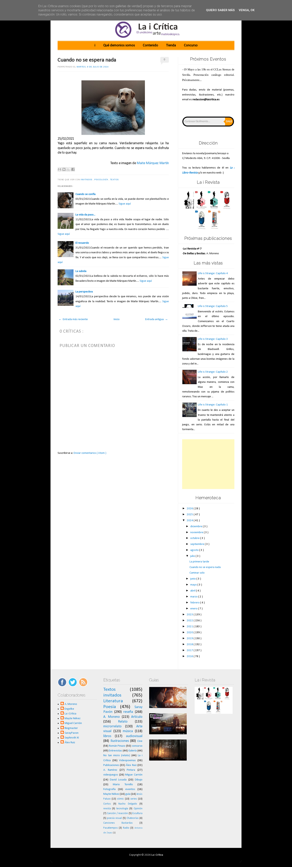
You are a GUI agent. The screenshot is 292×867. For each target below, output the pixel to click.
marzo (194, 596)
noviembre (197, 532)
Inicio (117, 319)
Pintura (131, 770)
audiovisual (134, 736)
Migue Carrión (133, 774)
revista (107, 808)
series (133, 799)
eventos (130, 789)
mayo (193, 584)
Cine (139, 741)
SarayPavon (71, 733)
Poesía (109, 706)
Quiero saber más (220, 10)
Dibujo (138, 779)
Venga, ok (246, 10)
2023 (190, 614)
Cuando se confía (85, 194)
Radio (126, 828)
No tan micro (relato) (116, 755)
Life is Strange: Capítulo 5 (213, 306)
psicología (101, 179)
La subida (80, 271)
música (128, 731)
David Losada (118, 779)
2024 (190, 520)
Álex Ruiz (70, 742)
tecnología (122, 808)
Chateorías (133, 818)
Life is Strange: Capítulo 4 (213, 273)
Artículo (136, 717)
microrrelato (112, 726)
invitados (87, 179)
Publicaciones (111, 765)
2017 (190, 650)
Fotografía (109, 789)
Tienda (171, 45)
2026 (190, 508)
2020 (190, 632)
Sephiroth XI (72, 737)
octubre (195, 538)
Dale (229, 121)
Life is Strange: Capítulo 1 (213, 404)
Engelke (69, 708)
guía (127, 794)
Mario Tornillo (123, 784)
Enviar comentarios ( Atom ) (90, 453)
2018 (190, 644)
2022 (190, 620)
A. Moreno (71, 704)
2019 (190, 638)
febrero (195, 602)
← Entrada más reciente (73, 319)
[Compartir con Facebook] (73, 169)
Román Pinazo (117, 745)
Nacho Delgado (127, 804)
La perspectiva (84, 291)
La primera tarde (199, 561)
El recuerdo (82, 243)
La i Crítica (70, 713)
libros (107, 736)
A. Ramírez (110, 770)
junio (193, 578)
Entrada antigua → (156, 319)
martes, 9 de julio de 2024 (92, 67)
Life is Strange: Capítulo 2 (213, 371)
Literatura (113, 701)
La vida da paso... (85, 214)
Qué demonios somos (119, 45)
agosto (194, 550)
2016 (190, 656)
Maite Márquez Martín (153, 163)
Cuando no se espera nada (87, 60)
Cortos (107, 804)
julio (193, 556)
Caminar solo (197, 572)
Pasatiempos (110, 828)
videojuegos (110, 774)
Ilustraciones (119, 741)
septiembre (197, 544)
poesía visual (114, 818)
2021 (190, 626)
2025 (190, 514)
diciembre (196, 526)
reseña (128, 712)
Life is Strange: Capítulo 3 (213, 339)
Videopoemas (127, 760)
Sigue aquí (125, 203)
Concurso (191, 45)
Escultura (137, 813)
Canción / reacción (117, 813)
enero (194, 608)
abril (193, 590)
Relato (123, 722)
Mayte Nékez (72, 718)
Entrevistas (115, 750)
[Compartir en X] (68, 169)
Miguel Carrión (73, 723)
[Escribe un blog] (64, 169)
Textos (115, 179)
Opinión (138, 808)
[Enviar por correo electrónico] (59, 169)
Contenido (150, 45)
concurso (137, 745)
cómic (120, 799)
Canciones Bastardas (118, 823)
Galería (132, 750)
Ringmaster (71, 728)
